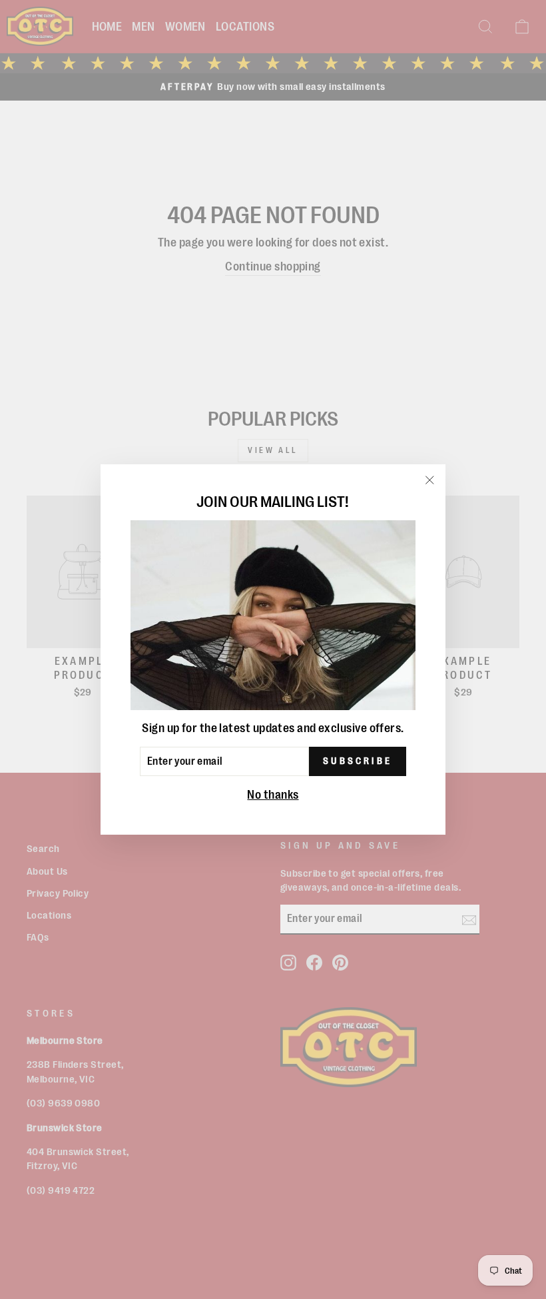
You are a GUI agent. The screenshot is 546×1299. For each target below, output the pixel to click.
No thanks (272, 794)
